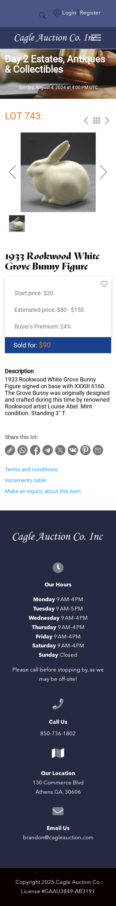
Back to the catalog (96, 120)
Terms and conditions (31, 469)
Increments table (25, 480)
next (107, 120)
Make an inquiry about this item (43, 491)
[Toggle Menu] (96, 37)
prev (86, 120)
